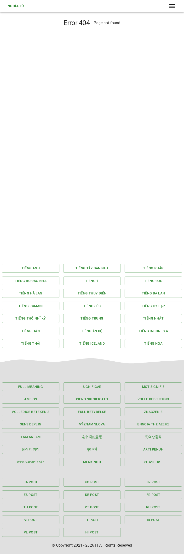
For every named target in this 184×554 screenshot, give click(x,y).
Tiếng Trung (91, 318)
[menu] (172, 6)
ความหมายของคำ (31, 462)
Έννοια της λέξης (153, 424)
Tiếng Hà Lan (30, 293)
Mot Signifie (153, 387)
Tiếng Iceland (92, 343)
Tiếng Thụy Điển (92, 293)
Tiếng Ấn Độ (92, 331)
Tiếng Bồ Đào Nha (30, 281)
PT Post (92, 507)
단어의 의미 (31, 449)
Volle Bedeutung (153, 399)
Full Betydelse (92, 412)
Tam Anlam (31, 437)
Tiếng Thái (30, 343)
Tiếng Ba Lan (153, 293)
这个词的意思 (92, 437)
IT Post (92, 520)
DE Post (92, 495)
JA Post (31, 482)
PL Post (31, 532)
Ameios (30, 399)
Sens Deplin (30, 424)
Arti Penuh (153, 449)
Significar (92, 387)
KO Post (92, 482)
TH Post (30, 507)
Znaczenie (153, 412)
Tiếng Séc (92, 306)
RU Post (153, 507)
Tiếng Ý (92, 281)
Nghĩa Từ (16, 6)
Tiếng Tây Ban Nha (92, 268)
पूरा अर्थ (92, 449)
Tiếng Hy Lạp (153, 306)
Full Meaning (30, 387)
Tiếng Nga (153, 343)
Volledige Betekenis (31, 412)
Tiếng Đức (153, 281)
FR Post (153, 495)
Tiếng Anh (31, 268)
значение (153, 462)
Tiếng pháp (153, 268)
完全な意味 (153, 437)
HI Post (92, 532)
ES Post (31, 495)
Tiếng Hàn (31, 331)
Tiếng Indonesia (153, 331)
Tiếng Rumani (30, 306)
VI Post (30, 520)
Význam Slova (92, 424)
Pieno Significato (92, 399)
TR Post (153, 482)
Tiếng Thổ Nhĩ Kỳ (30, 318)
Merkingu (92, 462)
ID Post (153, 520)
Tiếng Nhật (153, 318)
